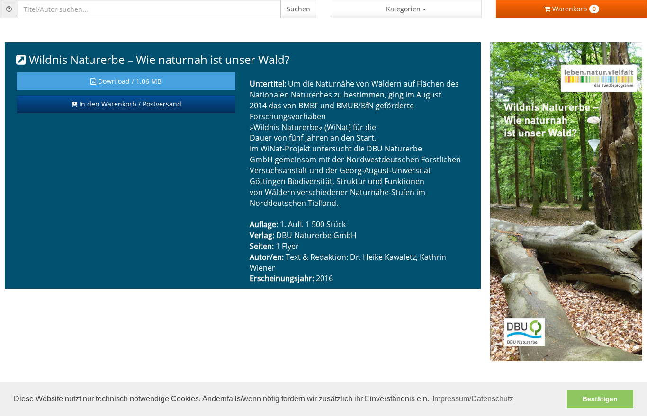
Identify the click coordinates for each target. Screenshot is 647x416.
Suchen (298, 8)
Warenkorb (573, 8)
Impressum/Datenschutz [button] (472, 399)
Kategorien (404, 8)
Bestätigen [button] (600, 399)
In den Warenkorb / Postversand (129, 103)
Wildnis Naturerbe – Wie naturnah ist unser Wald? (157, 59)
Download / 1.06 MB (129, 81)
